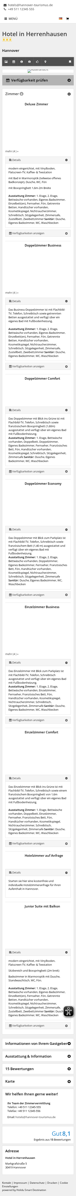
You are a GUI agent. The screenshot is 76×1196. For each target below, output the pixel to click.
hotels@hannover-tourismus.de (30, 5)
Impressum (20, 1183)
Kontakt (6, 1183)
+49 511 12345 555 (20, 9)
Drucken (52, 1183)
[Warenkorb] (67, 18)
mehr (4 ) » (11, 151)
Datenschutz (37, 1183)
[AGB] (72, 16)
